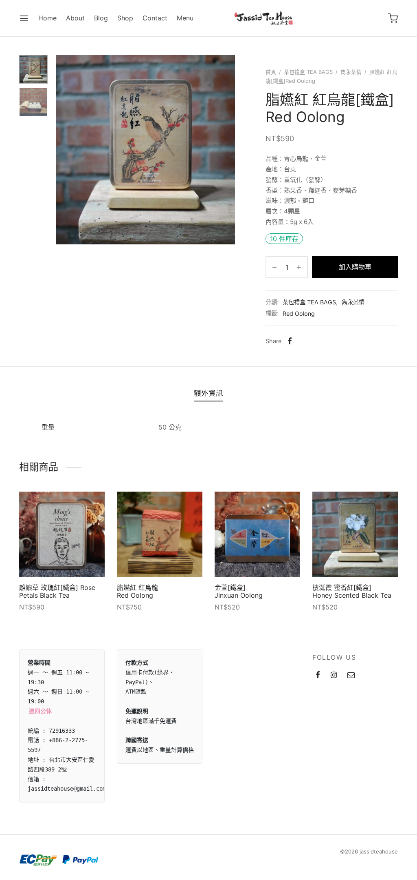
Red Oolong (299, 313)
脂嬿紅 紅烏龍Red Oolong (137, 591)
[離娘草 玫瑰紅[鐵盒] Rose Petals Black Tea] (62, 534)
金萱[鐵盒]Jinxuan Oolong (239, 591)
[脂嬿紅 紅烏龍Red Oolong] (159, 534)
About (75, 18)
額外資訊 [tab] (208, 393)
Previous (64, 150)
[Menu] (24, 18)
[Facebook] (289, 341)
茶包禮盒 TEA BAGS (308, 72)
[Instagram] (333, 675)
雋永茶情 (351, 72)
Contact (155, 18)
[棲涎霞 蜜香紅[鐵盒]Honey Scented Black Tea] (355, 534)
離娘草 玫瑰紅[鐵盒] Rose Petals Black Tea (57, 591)
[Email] (351, 675)
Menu (185, 18)
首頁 (271, 72)
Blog (101, 18)
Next (227, 150)
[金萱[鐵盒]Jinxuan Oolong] (257, 534)
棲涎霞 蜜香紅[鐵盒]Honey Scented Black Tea (351, 591)
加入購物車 (355, 267)
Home (47, 18)
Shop (125, 18)
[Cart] (393, 18)
